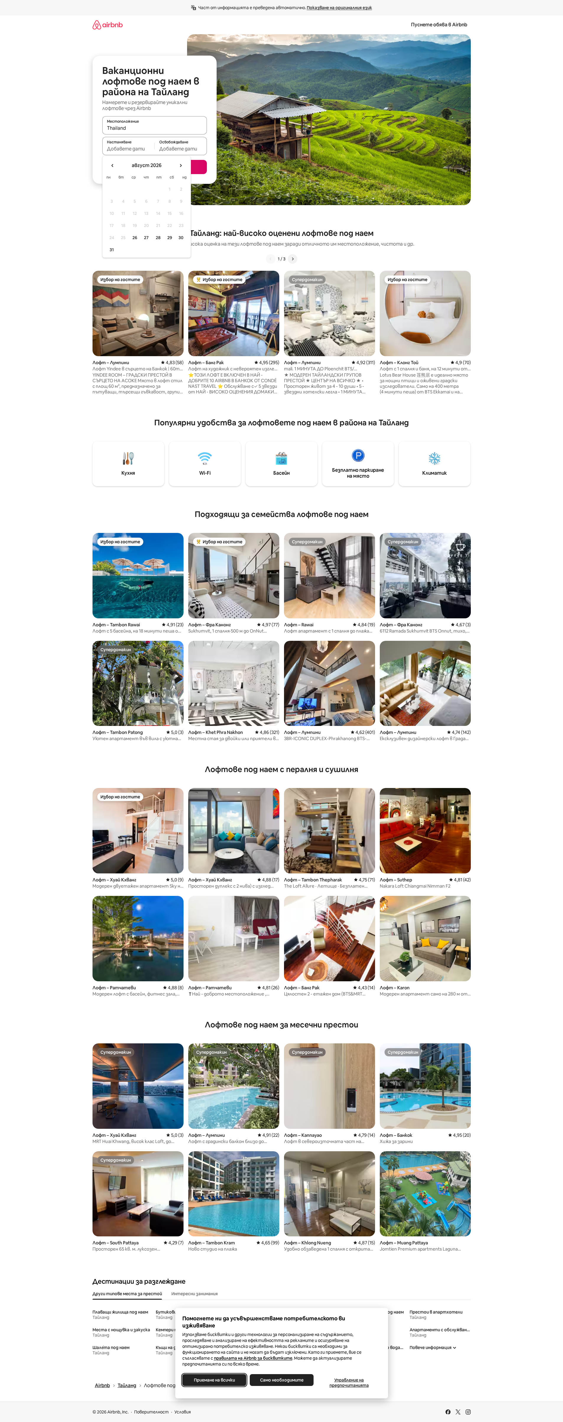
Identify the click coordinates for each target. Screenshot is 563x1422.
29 (169, 237)
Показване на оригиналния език (339, 7)
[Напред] (292, 259)
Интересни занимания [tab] (194, 1293)
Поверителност (151, 1412)
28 (158, 237)
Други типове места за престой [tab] (127, 1293)
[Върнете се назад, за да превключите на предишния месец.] (112, 165)
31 (112, 249)
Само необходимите (281, 1380)
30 (181, 237)
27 (146, 237)
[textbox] (128, 148)
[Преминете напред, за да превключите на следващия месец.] (180, 165)
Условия (182, 1412)
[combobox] (154, 128)
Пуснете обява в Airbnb (439, 25)
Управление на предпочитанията (349, 1382)
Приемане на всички (214, 1380)
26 (134, 237)
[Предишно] (270, 259)
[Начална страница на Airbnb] (108, 24)
